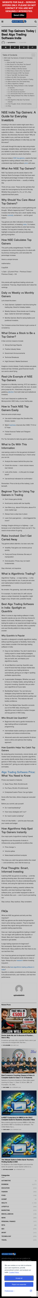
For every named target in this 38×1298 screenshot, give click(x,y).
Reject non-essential (19, 1284)
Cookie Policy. (14, 1272)
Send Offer (19, 15)
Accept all (19, 1278)
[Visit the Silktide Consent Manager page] (31, 1290)
